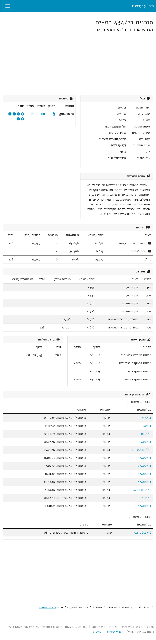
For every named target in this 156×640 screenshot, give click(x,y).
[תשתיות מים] (14, 114)
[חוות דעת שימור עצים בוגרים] (18, 119)
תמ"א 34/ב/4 (142, 490)
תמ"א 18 (146, 434)
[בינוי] (22, 114)
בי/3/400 (144, 474)
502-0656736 (142, 532)
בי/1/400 (144, 458)
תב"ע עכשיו (143, 6)
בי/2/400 (144, 466)
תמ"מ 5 (146, 498)
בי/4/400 (144, 482)
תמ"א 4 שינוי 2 (141, 450)
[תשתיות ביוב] (22, 119)
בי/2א (147, 426)
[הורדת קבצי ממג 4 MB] (32, 114)
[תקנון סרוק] (54, 114)
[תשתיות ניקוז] (10, 114)
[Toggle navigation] (7, 6)
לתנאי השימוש (47, 607)
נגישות (97, 631)
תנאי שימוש (114, 631)
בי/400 (146, 442)
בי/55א (146, 417)
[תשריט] (43, 114)
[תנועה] (18, 114)
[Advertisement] (78, 63)
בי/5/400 (144, 506)
